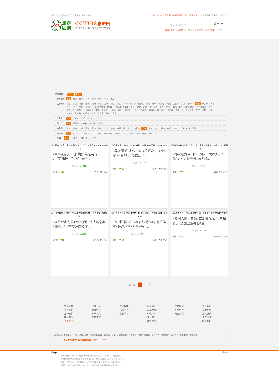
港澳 (87, 104)
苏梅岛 (69, 113)
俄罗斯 (205, 104)
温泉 (173, 30)
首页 (94, 36)
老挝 (169, 104)
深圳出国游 (84, 335)
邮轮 (93, 113)
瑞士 (75, 107)
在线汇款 (224, 15)
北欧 (139, 107)
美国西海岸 (201, 107)
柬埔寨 (162, 104)
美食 (78, 94)
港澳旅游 (164, 36)
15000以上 (152, 133)
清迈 (113, 104)
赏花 (81, 128)
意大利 (88, 107)
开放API (151, 317)
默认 (66, 138)
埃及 (120, 110)
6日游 (90, 118)
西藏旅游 (193, 335)
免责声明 (68, 321)
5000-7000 (107, 133)
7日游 (97, 118)
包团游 (100, 123)
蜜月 (188, 128)
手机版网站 (86, 15)
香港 (199, 30)
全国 (75, 99)
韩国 (220, 30)
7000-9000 (118, 133)
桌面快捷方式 (65, 15)
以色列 (135, 110)
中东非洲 (89, 110)
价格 (93, 138)
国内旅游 (150, 36)
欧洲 (70, 94)
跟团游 (76, 123)
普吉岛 (152, 110)
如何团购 (68, 310)
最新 (83, 138)
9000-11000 (128, 133)
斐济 (210, 110)
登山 (94, 128)
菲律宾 (191, 104)
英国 (212, 104)
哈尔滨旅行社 (96, 335)
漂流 (100, 128)
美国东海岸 (177, 107)
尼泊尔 (176, 104)
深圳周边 (121, 36)
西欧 (132, 107)
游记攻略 (124, 306)
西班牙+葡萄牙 (121, 107)
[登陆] (186, 15)
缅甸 (154, 104)
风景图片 (124, 310)
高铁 (87, 128)
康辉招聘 (206, 317)
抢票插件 (184, 335)
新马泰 (132, 104)
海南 (194, 30)
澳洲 (210, 107)
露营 (163, 128)
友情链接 (179, 310)
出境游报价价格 (70, 335)
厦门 (190, 30)
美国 (168, 107)
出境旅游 (179, 36)
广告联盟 (179, 306)
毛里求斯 (190, 110)
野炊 (106, 128)
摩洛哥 (127, 110)
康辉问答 (124, 313)
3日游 (75, 118)
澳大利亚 (70, 110)
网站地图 (151, 306)
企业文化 (206, 310)
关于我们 (206, 306)
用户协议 (68, 313)
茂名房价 (174, 335)
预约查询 (96, 317)
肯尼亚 (104, 110)
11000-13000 (140, 133)
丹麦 (114, 113)
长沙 (106, 99)
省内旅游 (135, 36)
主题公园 (121, 128)
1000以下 (77, 133)
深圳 (81, 99)
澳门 (203, 30)
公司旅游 (220, 36)
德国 (81, 107)
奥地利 (100, 113)
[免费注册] (193, 15)
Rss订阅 (151, 313)
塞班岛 (170, 110)
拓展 (169, 128)
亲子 (194, 128)
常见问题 (68, 306)
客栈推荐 (165, 335)
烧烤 (113, 128)
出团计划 (96, 306)
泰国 (212, 30)
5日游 (82, 118)
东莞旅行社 (122, 335)
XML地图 (152, 310)
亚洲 (106, 104)
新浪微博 (151, 321)
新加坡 (141, 104)
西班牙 (110, 107)
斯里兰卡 (179, 110)
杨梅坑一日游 (109, 335)
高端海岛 (206, 36)
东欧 (145, 107)
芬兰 (108, 113)
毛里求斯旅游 (144, 335)
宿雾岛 (86, 113)
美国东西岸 (189, 107)
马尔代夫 (161, 110)
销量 (74, 138)
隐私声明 (68, 317)
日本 (216, 30)
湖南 (94, 104)
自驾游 (192, 36)
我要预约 (96, 310)
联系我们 (215, 15)
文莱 (183, 104)
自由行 (84, 123)
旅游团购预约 (204, 15)
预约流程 (96, 313)
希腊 (69, 107)
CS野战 (137, 128)
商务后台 (179, 313)
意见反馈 (206, 313)
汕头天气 (155, 335)
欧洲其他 (153, 107)
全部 (69, 99)
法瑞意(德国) (99, 107)
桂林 (186, 30)
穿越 (157, 128)
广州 (87, 99)
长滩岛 (78, 113)
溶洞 (176, 128)
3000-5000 (97, 133)
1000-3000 (87, 133)
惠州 (181, 30)
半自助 (92, 123)
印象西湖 (132, 335)
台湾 (207, 30)
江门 (177, 30)
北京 (113, 99)
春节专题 (106, 36)
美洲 (162, 107)
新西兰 (80, 110)
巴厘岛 (144, 110)
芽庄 (198, 110)
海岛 (150, 128)
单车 (129, 128)
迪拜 (97, 110)
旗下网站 (76, 15)
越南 (148, 104)
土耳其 (113, 110)
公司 (182, 128)
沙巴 (204, 110)
